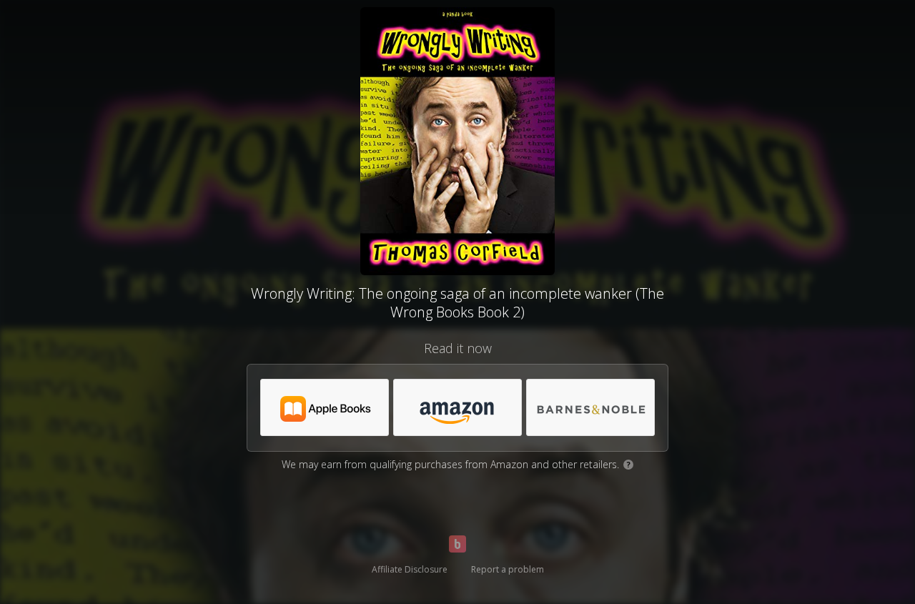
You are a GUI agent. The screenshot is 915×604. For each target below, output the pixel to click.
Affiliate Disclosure (409, 569)
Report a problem (507, 569)
